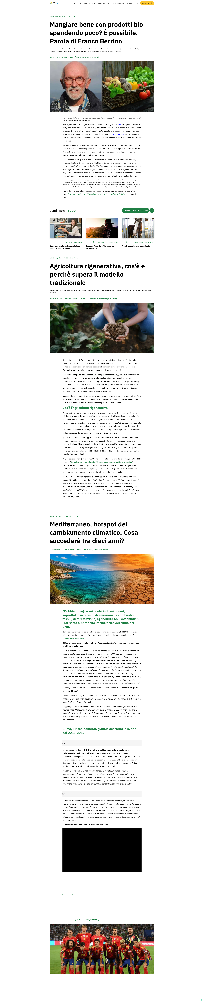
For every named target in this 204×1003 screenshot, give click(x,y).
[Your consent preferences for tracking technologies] (201, 1000)
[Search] (137, 3)
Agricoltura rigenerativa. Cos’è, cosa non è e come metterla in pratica (101, 462)
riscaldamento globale (74, 638)
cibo (119, 124)
